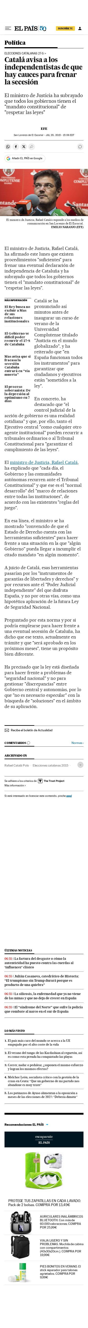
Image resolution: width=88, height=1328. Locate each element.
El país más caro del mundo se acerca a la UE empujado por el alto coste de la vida (39, 1042)
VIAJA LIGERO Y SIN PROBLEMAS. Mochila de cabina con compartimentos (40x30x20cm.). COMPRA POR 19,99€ (61, 1248)
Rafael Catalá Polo (17, 765)
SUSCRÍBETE (65, 28)
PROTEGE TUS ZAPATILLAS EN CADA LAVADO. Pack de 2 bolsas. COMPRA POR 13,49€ (44, 1203)
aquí (69, 795)
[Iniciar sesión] (79, 28)
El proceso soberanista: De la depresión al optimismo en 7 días (18, 394)
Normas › (77, 743)
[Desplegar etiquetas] (80, 765)
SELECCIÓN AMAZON (44, 1139)
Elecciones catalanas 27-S (24, 53)
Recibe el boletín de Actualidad (32, 730)
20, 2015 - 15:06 (60, 135)
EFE (44, 129)
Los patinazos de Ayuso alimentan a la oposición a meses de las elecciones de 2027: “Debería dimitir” (43, 1095)
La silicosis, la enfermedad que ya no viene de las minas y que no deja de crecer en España (43, 996)
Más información (14, 785)
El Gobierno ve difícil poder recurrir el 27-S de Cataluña (17, 339)
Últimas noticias (18, 950)
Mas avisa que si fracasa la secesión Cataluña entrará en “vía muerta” (18, 365)
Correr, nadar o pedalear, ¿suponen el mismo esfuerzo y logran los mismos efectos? (45, 1067)
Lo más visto (15, 1030)
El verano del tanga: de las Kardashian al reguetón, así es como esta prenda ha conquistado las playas (45, 1054)
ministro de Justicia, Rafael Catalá (44, 462)
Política (15, 43)
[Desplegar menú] (8, 28)
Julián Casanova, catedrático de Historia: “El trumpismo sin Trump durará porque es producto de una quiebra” (42, 980)
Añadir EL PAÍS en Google (27, 158)
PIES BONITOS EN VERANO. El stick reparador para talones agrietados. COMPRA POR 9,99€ (60, 1272)
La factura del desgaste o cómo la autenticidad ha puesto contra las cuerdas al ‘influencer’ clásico (39, 963)
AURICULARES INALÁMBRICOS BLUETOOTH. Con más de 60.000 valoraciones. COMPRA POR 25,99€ (61, 1222)
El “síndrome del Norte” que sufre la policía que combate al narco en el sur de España (44, 1009)
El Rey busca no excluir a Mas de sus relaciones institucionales (17, 314)
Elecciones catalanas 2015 (50, 765)
